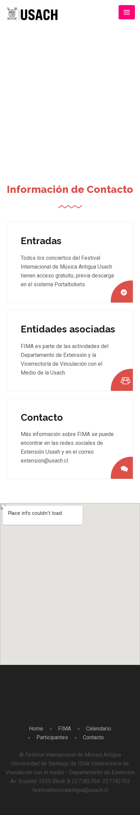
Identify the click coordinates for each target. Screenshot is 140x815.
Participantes (52, 737)
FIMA (64, 728)
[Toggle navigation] (127, 12)
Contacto (93, 737)
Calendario (98, 728)
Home (53, 116)
